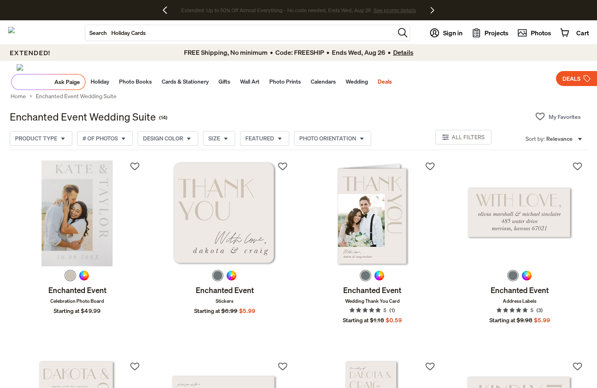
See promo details (369, 10)
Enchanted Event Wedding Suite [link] (76, 96)
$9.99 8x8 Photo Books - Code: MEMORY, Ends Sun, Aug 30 (276, 10)
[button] (403, 33)
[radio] (70, 275)
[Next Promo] (432, 10)
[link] (77, 213)
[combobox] (240, 33)
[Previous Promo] (168, 10)
